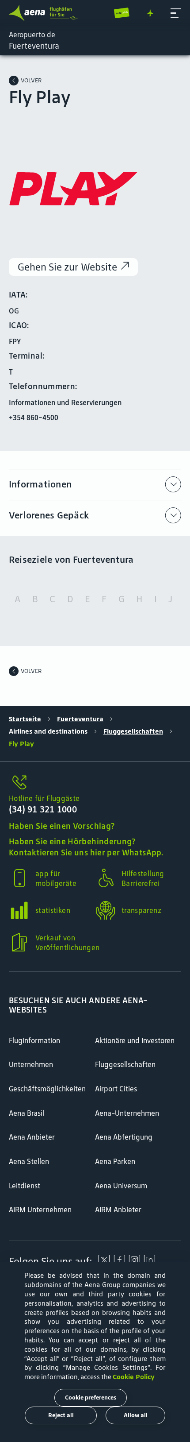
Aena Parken (115, 1161)
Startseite (25, 719)
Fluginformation (34, 1040)
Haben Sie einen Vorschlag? (61, 826)
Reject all (61, 1415)
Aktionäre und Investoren (135, 1040)
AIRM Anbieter (118, 1209)
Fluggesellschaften (133, 731)
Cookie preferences (90, 1397)
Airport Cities (116, 1088)
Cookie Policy (134, 1376)
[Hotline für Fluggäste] (95, 783)
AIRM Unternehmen (40, 1209)
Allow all (136, 1415)
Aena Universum (121, 1185)
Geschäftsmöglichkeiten (47, 1088)
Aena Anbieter (32, 1137)
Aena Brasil (26, 1113)
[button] (176, 13)
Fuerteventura (80, 719)
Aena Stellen (29, 1161)
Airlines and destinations (48, 731)
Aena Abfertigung (123, 1137)
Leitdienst (24, 1185)
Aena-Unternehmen (127, 1113)
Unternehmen (31, 1064)
